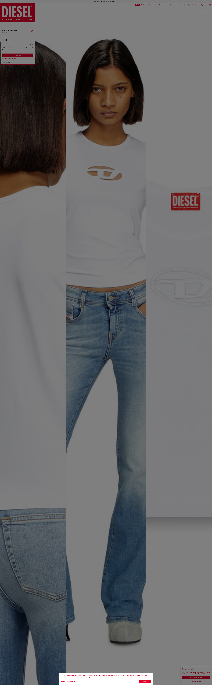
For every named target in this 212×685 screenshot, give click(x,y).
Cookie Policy (117, 677)
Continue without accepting (68, 681)
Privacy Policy (107, 677)
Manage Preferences (92, 677)
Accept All (145, 681)
